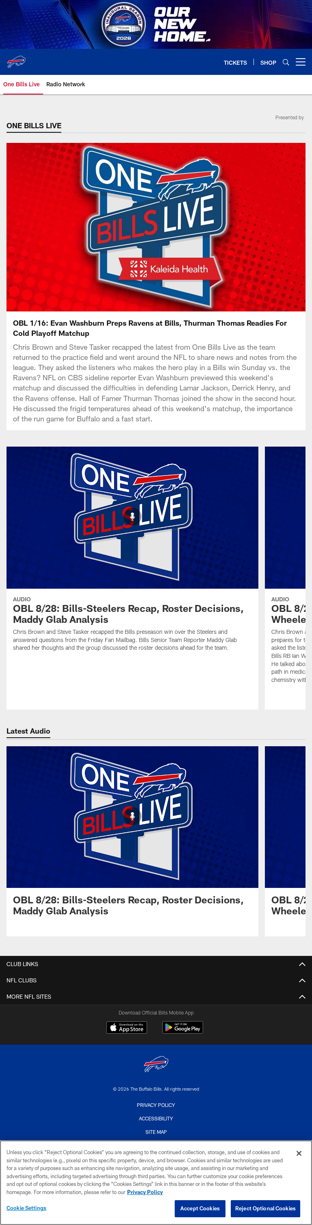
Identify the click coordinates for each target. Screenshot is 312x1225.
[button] (104, 227)
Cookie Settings (26, 1208)
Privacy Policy (156, 1105)
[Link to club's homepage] (16, 58)
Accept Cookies (200, 1208)
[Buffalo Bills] (156, 1065)
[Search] (286, 62)
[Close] (299, 1153)
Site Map (156, 1132)
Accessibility (156, 1118)
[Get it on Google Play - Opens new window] (182, 1031)
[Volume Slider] (245, 304)
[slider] (156, 291)
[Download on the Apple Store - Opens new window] (126, 1028)
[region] (156, 1182)
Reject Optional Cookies (265, 1208)
